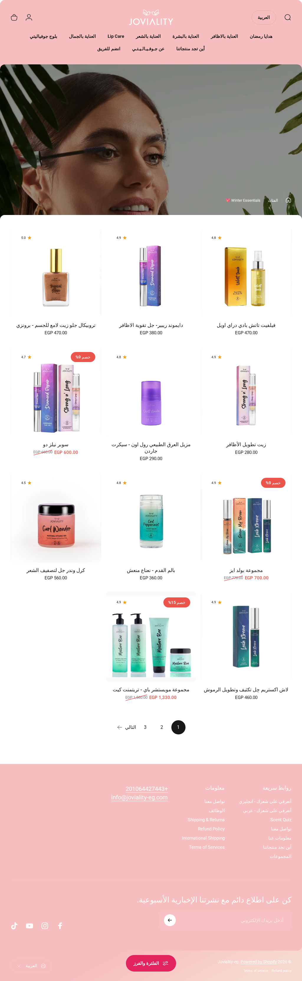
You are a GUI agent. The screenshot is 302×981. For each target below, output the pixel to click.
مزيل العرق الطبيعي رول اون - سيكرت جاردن (151, 447)
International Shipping (203, 838)
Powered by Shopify (259, 961)
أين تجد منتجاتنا (277, 847)
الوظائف (217, 810)
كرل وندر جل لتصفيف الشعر (56, 570)
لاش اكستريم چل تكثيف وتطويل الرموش (246, 689)
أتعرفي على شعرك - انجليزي (265, 801)
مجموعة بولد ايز (246, 570)
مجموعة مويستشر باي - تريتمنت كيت (151, 689)
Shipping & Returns (206, 819)
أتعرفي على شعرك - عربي (267, 810)
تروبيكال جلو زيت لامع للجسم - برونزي (56, 325)
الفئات (273, 200)
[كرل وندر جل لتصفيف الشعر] (56, 517)
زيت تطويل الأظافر (246, 444)
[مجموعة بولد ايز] (246, 517)
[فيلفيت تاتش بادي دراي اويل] (246, 272)
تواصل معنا (281, 829)
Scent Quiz (280, 819)
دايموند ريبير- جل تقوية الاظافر (151, 325)
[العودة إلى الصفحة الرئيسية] (288, 200)
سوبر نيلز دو (55, 444)
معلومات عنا (279, 838)
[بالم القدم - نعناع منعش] (151, 517)
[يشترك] (170, 920)
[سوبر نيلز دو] (56, 391)
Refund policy (281, 971)
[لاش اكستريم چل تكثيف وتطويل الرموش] (246, 636)
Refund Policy (211, 829)
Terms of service (255, 971)
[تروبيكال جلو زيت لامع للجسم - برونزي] (56, 272)
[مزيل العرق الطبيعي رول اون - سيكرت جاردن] (151, 391)
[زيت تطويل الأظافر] (246, 391)
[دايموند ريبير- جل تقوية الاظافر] (151, 272)
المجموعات (280, 856)
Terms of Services (207, 847)
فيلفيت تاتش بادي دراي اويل (246, 325)
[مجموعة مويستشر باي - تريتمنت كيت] (151, 636)
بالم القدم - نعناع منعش (151, 570)
